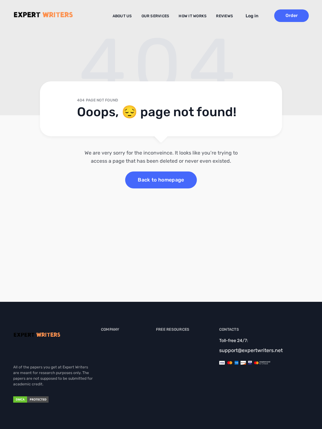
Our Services (155, 16)
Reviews (224, 16)
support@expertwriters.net (251, 350)
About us (122, 16)
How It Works (193, 16)
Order (292, 15)
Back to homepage (161, 180)
